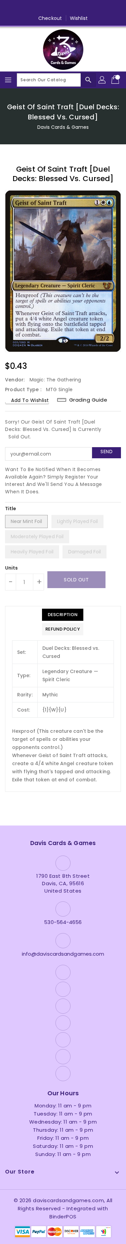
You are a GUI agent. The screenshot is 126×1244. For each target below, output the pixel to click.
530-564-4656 (63, 922)
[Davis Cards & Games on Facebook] (24, 8)
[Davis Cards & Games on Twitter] (37, 8)
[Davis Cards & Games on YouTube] (63, 8)
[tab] (62, 615)
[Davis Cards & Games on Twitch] (89, 8)
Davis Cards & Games (63, 127)
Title (10, 508)
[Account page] (102, 80)
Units (11, 568)
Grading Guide (88, 399)
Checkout (50, 18)
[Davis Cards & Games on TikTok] (101, 8)
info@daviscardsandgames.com (63, 953)
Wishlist (79, 18)
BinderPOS (63, 1216)
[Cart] (116, 80)
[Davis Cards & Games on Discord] (76, 8)
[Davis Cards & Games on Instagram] (50, 8)
